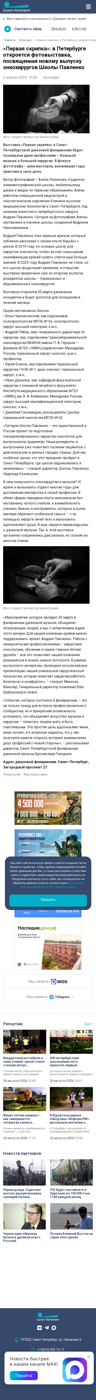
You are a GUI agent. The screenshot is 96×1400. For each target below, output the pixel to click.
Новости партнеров (22, 1153)
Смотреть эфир (28, 29)
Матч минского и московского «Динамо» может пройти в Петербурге (50, 19)
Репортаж (13, 1023)
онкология (12, 774)
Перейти (23, 1375)
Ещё (87, 1024)
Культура (51, 77)
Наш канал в (39, 981)
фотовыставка (35, 774)
